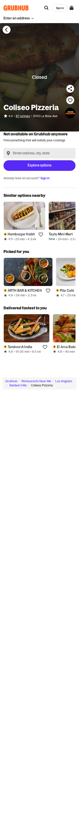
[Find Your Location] (8, 153)
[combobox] (39, 153)
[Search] (46, 8)
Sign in (45, 178)
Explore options (40, 165)
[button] (19, 18)
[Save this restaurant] (70, 100)
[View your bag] (71, 8)
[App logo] (16, 8)
